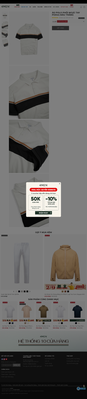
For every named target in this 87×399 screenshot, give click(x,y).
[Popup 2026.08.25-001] (43, 199)
